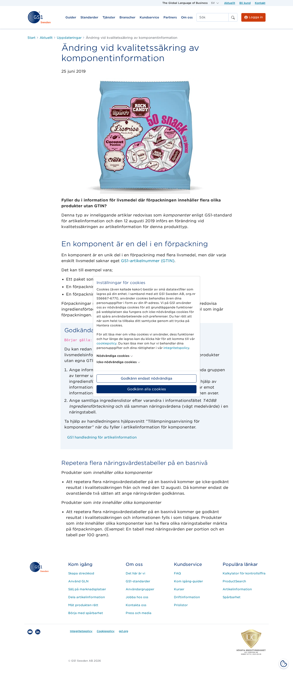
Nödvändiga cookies (113, 356)
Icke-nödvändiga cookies (117, 362)
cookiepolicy (106, 343)
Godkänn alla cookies (146, 389)
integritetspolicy (176, 348)
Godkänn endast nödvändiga (146, 378)
